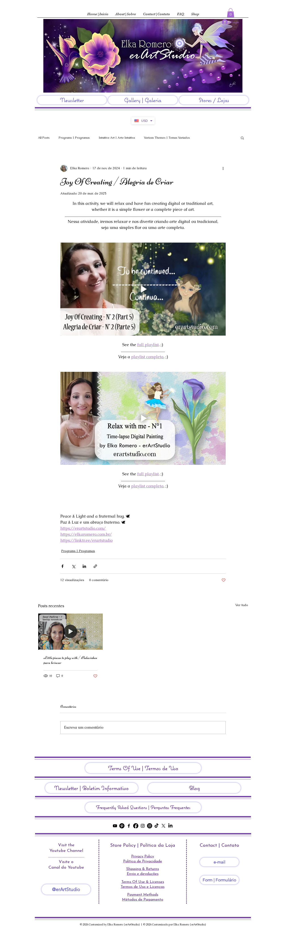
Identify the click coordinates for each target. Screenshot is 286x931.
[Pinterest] (121, 825)
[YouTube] (115, 825)
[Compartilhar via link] (95, 566)
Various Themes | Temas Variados (167, 138)
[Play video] (143, 289)
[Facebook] (128, 825)
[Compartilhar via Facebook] (62, 566)
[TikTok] (156, 825)
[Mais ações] (223, 168)
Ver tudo (241, 605)
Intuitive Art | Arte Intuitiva (117, 138)
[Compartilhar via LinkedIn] (84, 566)
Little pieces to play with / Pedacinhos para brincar (70, 660)
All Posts (44, 138)
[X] (163, 825)
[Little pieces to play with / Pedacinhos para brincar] (70, 632)
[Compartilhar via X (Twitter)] (73, 566)
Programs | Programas (74, 138)
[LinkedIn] (170, 825)
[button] (230, 12)
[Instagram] (142, 825)
